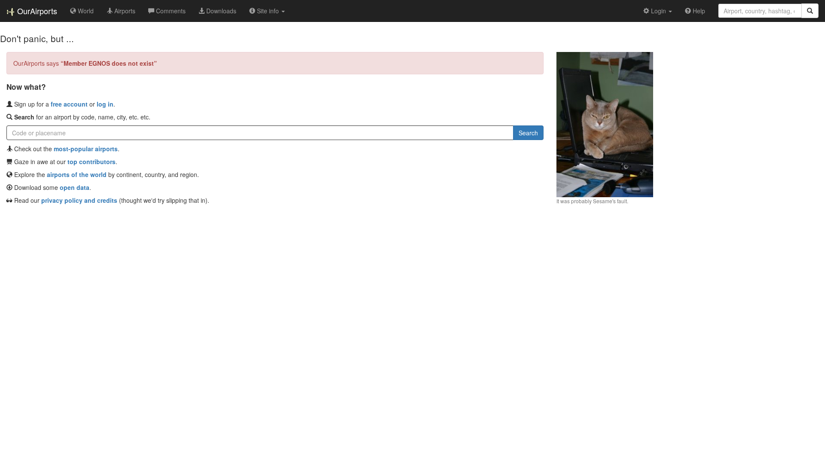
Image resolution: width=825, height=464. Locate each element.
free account (69, 104)
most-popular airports (86, 148)
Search (528, 132)
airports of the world (77, 174)
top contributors (91, 161)
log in (105, 104)
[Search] (810, 10)
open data (74, 187)
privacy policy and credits (79, 200)
